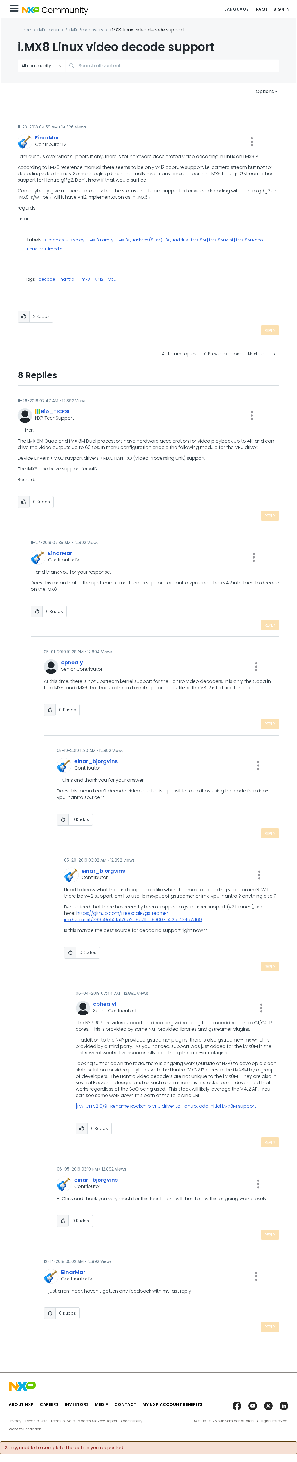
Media (102, 1404)
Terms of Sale (62, 1421)
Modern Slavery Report (97, 1421)
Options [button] (265, 91)
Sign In (282, 9)
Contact (126, 1404)
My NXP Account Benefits (172, 1404)
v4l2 (99, 279)
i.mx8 (84, 279)
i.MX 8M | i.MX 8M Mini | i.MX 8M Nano (227, 240)
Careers (49, 1404)
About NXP (21, 1404)
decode (47, 279)
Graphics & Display (64, 240)
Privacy (15, 1421)
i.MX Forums (50, 29)
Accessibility (131, 1421)
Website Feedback (25, 1429)
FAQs (262, 9)
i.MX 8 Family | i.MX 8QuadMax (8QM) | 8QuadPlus (138, 240)
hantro (67, 279)
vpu (112, 279)
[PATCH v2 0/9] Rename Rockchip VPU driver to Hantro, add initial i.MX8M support (166, 1106)
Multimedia (51, 249)
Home (24, 29)
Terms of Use (36, 1421)
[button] (252, 142)
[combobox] (172, 65)
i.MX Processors (86, 29)
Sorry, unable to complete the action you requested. (64, 1448)
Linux (32, 249)
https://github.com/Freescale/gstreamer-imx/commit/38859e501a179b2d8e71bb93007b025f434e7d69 (133, 916)
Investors (77, 1404)
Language (236, 9)
